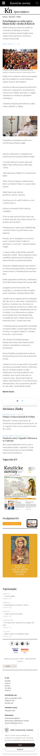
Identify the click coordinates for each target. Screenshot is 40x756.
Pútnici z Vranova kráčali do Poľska (19, 417)
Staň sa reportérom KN (13, 698)
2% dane (8, 688)
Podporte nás (10, 700)
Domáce (6, 594)
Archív (8, 666)
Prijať (20, 745)
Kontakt (7, 681)
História (8, 690)
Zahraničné (8, 620)
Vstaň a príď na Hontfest (13, 614)
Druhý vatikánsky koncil (14, 723)
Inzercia (8, 683)
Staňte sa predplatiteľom (12, 523)
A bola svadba (9, 596)
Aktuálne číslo (10, 710)
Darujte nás (9, 703)
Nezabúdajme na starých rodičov (16, 605)
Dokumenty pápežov (12, 718)
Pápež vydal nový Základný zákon (16, 634)
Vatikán (6, 631)
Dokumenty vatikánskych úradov (17, 721)
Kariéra (7, 686)
